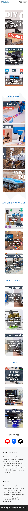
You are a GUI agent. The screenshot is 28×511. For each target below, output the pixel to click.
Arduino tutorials (14, 203)
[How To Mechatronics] (5, 2)
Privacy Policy (22, 508)
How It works (14, 281)
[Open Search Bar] (19, 2)
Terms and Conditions (12, 508)
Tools (14, 362)
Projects (14, 97)
